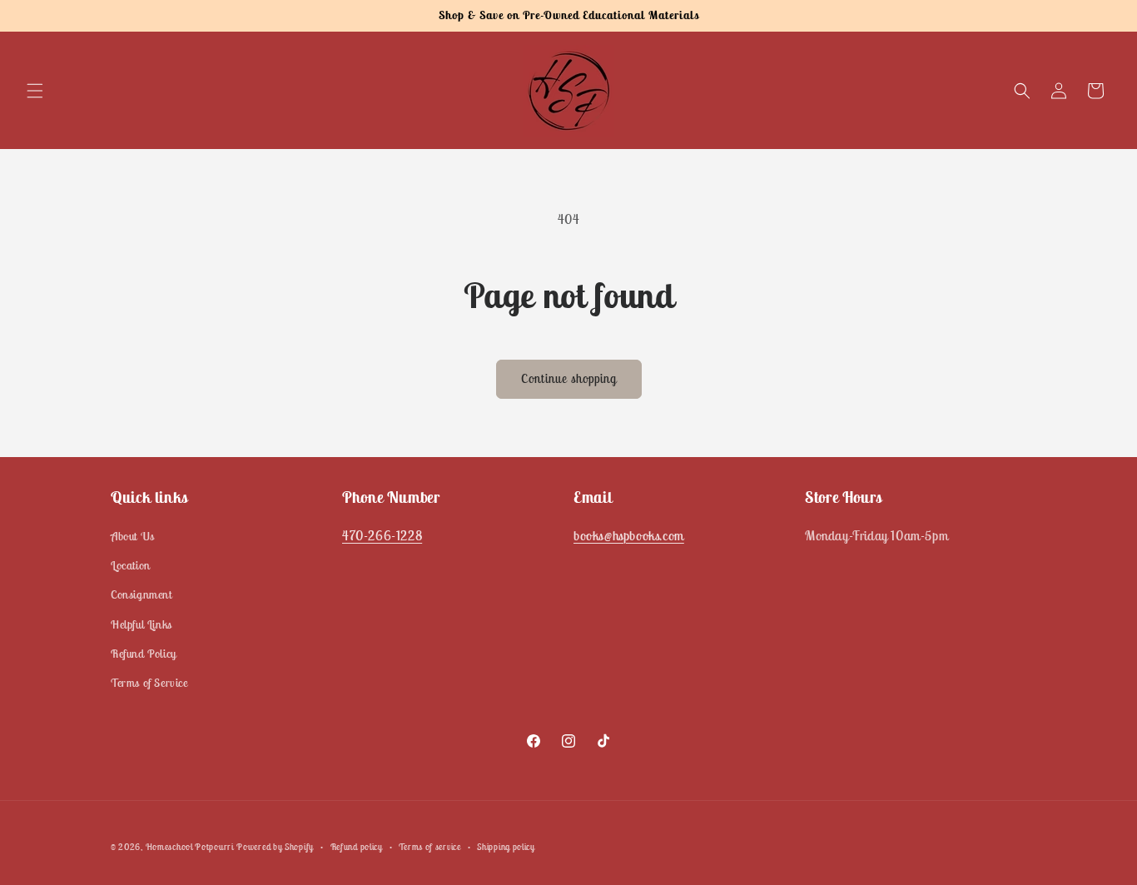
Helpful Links (141, 624)
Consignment (141, 595)
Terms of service (429, 846)
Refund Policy (143, 653)
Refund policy (356, 846)
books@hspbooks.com (628, 535)
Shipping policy (506, 846)
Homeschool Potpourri (190, 847)
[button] (35, 90)
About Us (133, 536)
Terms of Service (149, 682)
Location (131, 566)
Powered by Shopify (275, 847)
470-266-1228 (382, 535)
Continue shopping (569, 378)
